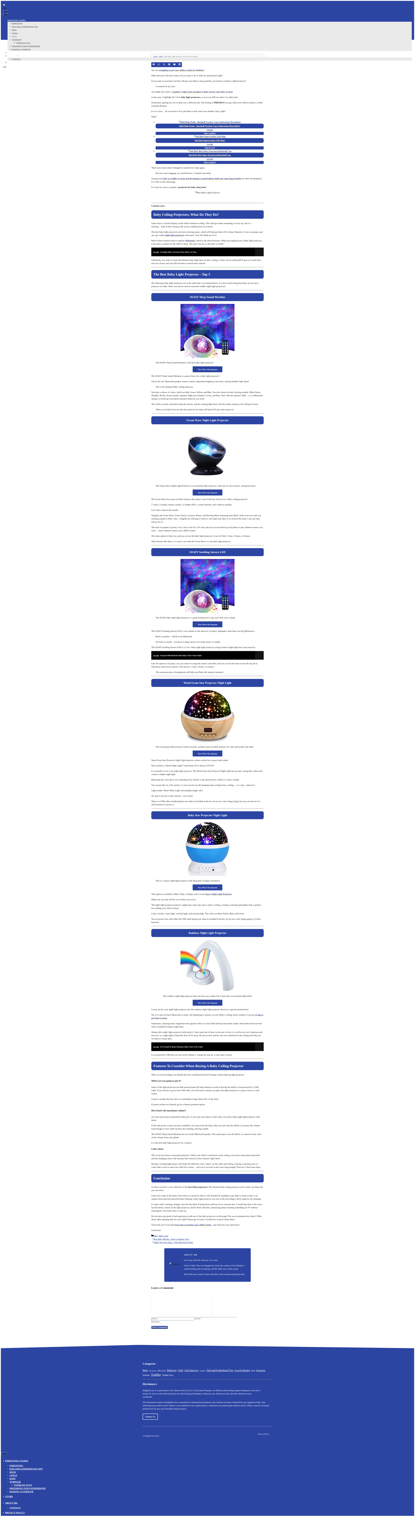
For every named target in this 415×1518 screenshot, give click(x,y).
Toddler (16, 40)
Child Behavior (191, 1370)
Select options (210, 133)
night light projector (174, 235)
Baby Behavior (153, 1370)
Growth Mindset (242, 1370)
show (162, 206)
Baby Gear (163, 1236)
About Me (12, 56)
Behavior (172, 1370)
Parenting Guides (17, 20)
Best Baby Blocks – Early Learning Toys (171, 1239)
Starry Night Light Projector (218, 894)
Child (15, 33)
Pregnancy (146, 1375)
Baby (14, 36)
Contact (16, 59)
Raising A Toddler (21, 49)
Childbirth (203, 1370)
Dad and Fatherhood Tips (25, 27)
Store (11, 53)
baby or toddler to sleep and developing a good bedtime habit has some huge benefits (202, 178)
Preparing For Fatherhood (26, 46)
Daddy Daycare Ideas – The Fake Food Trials (173, 1242)
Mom (14, 30)
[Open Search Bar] (4, 8)
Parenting (17, 23)
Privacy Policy (15, 62)
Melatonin (190, 240)
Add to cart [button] (210, 148)
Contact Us (150, 1416)
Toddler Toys (23, 43)
